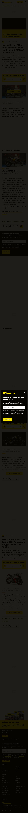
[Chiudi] (24, 392)
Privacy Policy (13, 412)
